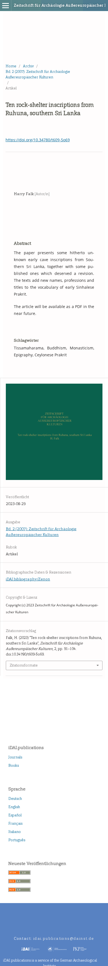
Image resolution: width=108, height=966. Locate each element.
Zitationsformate (24, 665)
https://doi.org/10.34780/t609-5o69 (38, 139)
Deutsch (15, 798)
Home (11, 66)
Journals (15, 757)
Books (13, 765)
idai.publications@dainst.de (63, 938)
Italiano (14, 831)
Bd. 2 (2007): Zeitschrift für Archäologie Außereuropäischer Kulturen (38, 74)
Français (15, 823)
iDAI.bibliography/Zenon (28, 579)
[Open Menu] (5, 5)
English (14, 807)
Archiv (28, 66)
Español (15, 815)
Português (16, 840)
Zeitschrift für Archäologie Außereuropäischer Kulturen (46, 5)
